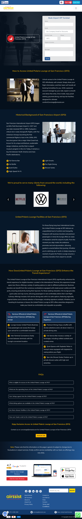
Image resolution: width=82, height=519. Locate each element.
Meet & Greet (28, 495)
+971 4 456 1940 (13, 512)
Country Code (48, 35)
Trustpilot (23, 466)
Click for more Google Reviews (17, 473)
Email (46, 28)
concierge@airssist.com (39, 512)
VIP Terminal (28, 497)
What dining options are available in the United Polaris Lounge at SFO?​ (32, 403)
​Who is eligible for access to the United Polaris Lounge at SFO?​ (29, 382)
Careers (44, 502)
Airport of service (49, 42)
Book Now (76, 2)
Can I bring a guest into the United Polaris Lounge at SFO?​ (28, 396)
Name (46, 21)
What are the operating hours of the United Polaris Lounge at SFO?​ (31, 389)
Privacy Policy (28, 504)
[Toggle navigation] (76, 8)
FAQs (44, 500)
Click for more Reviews (17, 479)
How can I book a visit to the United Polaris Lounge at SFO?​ (28, 417)
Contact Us (45, 495)
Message (47, 49)
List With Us (45, 497)
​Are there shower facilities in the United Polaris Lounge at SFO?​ (29, 410)
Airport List (27, 502)
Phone (62, 35)
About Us (27, 500)
